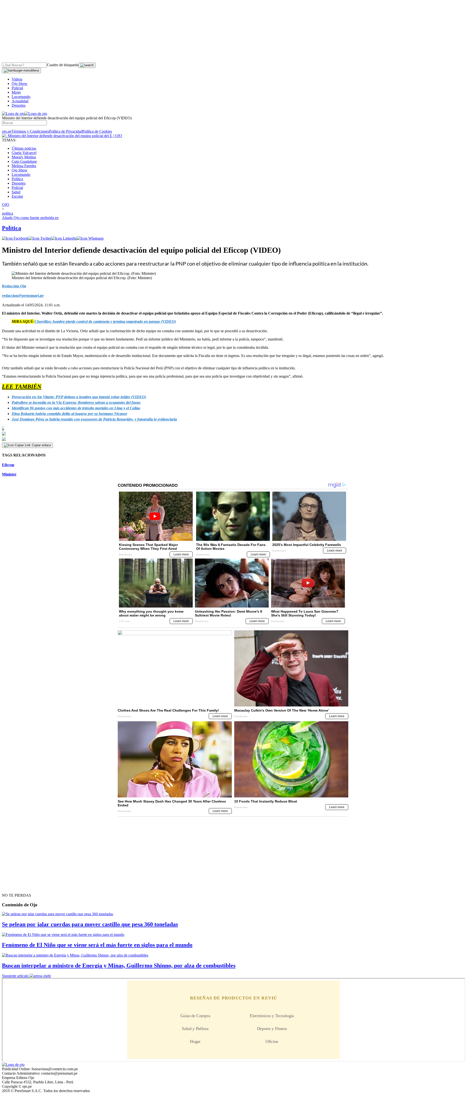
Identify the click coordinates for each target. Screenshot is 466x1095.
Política (17, 179)
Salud (16, 192)
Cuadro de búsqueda (62, 65)
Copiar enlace (41, 445)
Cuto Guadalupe (24, 161)
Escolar (17, 196)
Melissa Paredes (24, 166)
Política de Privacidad (65, 131)
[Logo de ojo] (13, 114)
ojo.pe (6, 131)
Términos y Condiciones (30, 131)
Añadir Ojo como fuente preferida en (30, 218)
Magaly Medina (24, 157)
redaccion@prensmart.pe (23, 295)
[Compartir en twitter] (40, 238)
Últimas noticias (24, 148)
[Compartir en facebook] (15, 238)
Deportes (18, 105)
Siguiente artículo (15, 976)
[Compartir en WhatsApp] (90, 238)
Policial (17, 88)
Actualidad (20, 101)
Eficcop (8, 465)
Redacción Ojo (14, 286)
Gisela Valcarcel (24, 153)
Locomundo (21, 97)
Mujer (16, 92)
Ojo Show (19, 83)
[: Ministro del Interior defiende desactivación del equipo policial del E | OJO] (62, 136)
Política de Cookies (97, 131)
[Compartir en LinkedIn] (64, 238)
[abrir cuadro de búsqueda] (87, 65)
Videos (17, 79)
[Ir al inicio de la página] (13, 886)
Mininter (9, 474)
